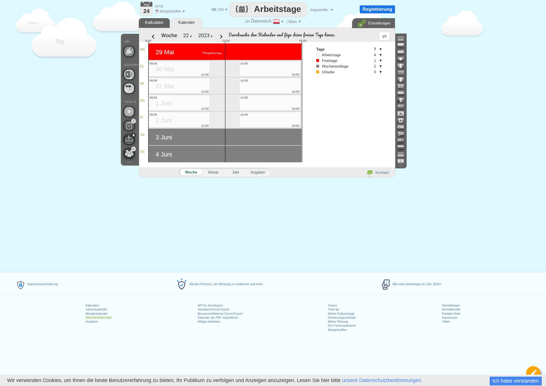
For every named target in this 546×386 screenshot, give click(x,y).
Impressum (450, 317)
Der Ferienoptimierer (342, 325)
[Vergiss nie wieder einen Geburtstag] (129, 139)
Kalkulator (92, 305)
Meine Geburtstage (341, 313)
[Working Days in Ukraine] (403, 154)
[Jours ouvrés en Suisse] (403, 59)
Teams (332, 305)
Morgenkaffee (337, 329)
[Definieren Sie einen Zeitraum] (533, 373)
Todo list (333, 309)
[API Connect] (129, 51)
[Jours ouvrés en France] (403, 79)
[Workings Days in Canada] (403, 120)
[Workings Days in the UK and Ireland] (403, 86)
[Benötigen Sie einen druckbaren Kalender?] (129, 88)
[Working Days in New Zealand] (403, 140)
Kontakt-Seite (451, 313)
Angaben (92, 321)
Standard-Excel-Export (213, 309)
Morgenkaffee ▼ (169, 11)
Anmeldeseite (451, 309)
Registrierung (377, 9)
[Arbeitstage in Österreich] (403, 52)
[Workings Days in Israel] (403, 161)
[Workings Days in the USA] (403, 72)
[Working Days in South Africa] (403, 134)
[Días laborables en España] (403, 127)
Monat (213, 172)
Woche (169, 35)
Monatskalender (97, 313)
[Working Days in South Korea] (403, 113)
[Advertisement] (267, 224)
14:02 (158, 6)
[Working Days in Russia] (403, 147)
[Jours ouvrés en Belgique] (403, 100)
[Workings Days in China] (403, 106)
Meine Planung (338, 321)
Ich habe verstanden (516, 381)
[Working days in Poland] (403, 45)
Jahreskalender (96, 309)
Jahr (235, 172)
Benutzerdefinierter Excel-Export (220, 313)
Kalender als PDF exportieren (218, 317)
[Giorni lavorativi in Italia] (403, 65)
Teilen (446, 321)
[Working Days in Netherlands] (403, 93)
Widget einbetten (209, 321)
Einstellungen (451, 305)
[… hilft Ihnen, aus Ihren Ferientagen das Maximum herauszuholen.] (129, 112)
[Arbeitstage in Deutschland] (403, 38)
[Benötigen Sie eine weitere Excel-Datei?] (129, 74)
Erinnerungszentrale (342, 317)
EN (221, 10)
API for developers (210, 305)
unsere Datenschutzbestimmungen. (382, 380)
